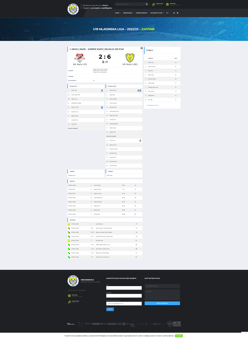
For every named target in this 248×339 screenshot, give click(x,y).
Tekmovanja (127, 13)
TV (167, 13)
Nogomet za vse (156, 13)
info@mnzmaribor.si (175, 5)
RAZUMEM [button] (179, 336)
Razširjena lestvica (153, 105)
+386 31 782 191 (159, 5)
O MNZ (117, 13)
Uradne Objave (141, 13)
